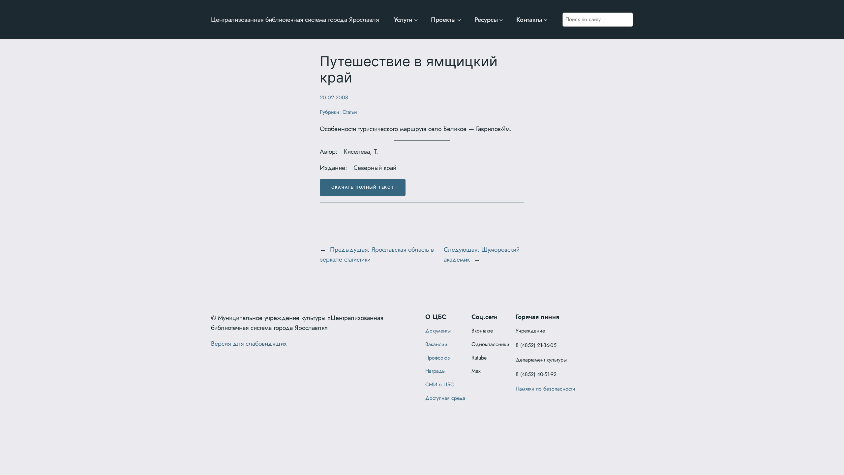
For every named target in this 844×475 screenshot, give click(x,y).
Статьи (350, 112)
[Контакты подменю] (546, 20)
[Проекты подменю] (459, 20)
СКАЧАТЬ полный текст (362, 187)
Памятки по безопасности (545, 389)
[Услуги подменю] (416, 20)
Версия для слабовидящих (248, 343)
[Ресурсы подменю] (501, 20)
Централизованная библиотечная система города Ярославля (295, 19)
